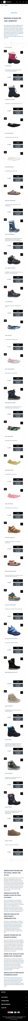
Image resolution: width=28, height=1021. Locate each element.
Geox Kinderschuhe (10, 35)
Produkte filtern (14, 12)
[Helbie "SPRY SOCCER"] (14, 428)
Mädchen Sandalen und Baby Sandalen (12, 926)
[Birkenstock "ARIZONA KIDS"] (14, 192)
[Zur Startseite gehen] (7, 2)
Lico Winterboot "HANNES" (10, 99)
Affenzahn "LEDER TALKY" (10, 537)
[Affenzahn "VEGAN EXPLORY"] (14, 596)
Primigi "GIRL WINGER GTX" (10, 234)
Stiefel (21, 29)
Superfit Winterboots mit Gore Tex (11, 672)
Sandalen (20, 28)
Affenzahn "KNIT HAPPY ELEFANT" (11, 638)
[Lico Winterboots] (14, 57)
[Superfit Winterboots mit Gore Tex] (14, 664)
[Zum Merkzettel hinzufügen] (21, 52)
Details (18, 75)
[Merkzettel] (20, 2)
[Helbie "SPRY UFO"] (14, 327)
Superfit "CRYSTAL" (8, 807)
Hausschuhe (11, 29)
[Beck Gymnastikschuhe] (14, 125)
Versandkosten (20, 1016)
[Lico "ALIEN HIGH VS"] (14, 293)
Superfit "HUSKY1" (8, 739)
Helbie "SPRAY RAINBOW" (9, 369)
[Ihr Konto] (23, 2)
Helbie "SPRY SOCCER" (9, 436)
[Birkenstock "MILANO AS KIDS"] (14, 563)
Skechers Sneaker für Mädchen (15, 36)
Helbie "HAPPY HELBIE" (9, 470)
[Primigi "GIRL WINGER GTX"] (14, 226)
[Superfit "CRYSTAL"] (14, 798)
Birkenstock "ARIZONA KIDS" (10, 200)
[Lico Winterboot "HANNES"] (14, 91)
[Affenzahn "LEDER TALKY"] (14, 529)
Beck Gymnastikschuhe (9, 133)
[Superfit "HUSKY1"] (14, 731)
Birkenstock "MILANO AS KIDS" (10, 571)
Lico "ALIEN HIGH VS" (9, 301)
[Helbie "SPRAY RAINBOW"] (14, 360)
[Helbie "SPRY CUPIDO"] (14, 495)
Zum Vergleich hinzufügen (18, 79)
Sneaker (16, 940)
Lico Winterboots (8, 65)
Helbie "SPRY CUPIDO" (9, 503)
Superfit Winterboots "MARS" (10, 402)
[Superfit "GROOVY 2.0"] (14, 697)
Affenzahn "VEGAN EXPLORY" (10, 604)
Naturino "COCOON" (8, 840)
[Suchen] (17, 2)
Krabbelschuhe (11, 908)
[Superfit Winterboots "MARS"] (14, 394)
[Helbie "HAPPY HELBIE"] (14, 461)
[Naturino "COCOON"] (14, 832)
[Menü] (1, 2)
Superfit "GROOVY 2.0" (9, 773)
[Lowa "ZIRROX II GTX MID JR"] (14, 259)
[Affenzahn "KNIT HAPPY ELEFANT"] (14, 630)
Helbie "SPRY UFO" (8, 335)
